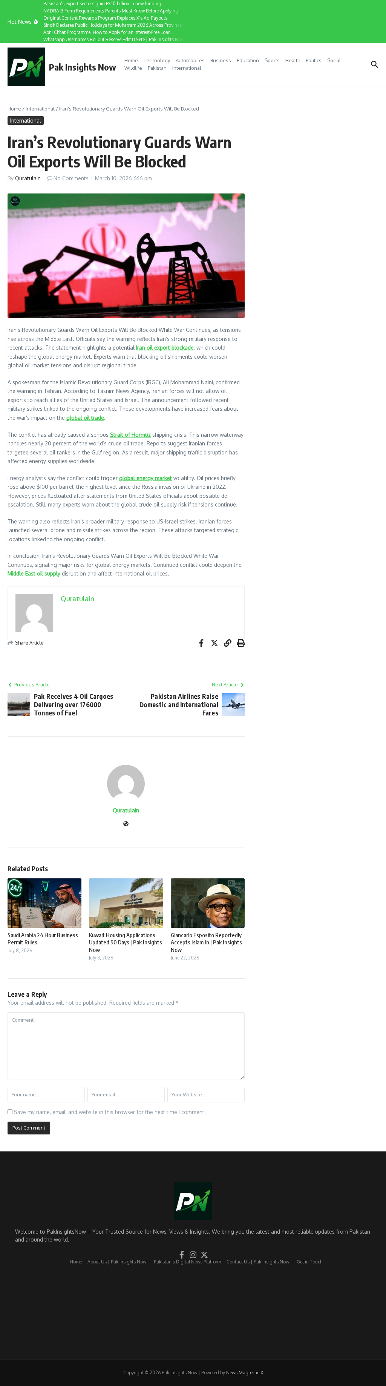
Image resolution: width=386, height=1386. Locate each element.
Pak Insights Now (82, 66)
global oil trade (85, 417)
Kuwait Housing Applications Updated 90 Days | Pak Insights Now (125, 942)
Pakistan (157, 68)
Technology (157, 60)
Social (334, 60)
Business (220, 60)
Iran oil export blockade (165, 347)
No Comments (71, 178)
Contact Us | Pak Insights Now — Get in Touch (274, 1262)
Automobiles (190, 60)
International (186, 68)
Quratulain (28, 178)
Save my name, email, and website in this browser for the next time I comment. (110, 1112)
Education (248, 60)
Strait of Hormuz (130, 434)
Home (131, 60)
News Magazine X (244, 1372)
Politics (314, 60)
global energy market (145, 478)
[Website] (126, 824)
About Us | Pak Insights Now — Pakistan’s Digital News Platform (154, 1262)
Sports (272, 60)
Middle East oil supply (34, 573)
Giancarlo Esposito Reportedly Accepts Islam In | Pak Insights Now (206, 942)
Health (292, 60)
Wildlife (133, 68)
